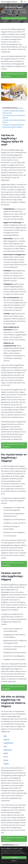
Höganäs (6, 739)
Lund (5, 746)
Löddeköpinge (8, 743)
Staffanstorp (7, 750)
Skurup (5, 760)
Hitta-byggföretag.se (9, 2)
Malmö (5, 753)
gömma (20, 108)
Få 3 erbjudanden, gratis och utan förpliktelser (14, 18)
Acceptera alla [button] (14, 857)
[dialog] (14, 855)
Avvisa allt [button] (14, 860)
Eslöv (5, 736)
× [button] (26, 847)
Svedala (6, 763)
